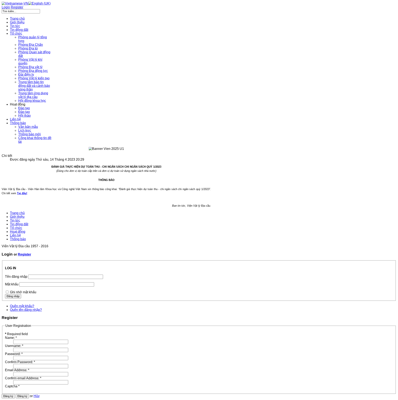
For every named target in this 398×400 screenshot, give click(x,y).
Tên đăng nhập (16, 276)
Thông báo (18, 239)
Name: (11, 337)
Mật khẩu (11, 284)
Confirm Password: (20, 362)
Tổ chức (16, 228)
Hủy (37, 396)
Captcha (12, 386)
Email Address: (17, 370)
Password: (14, 354)
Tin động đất (19, 224)
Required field (16, 334)
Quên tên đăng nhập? (26, 310)
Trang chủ (17, 213)
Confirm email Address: (23, 378)
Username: (14, 346)
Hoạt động (17, 231)
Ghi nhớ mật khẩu (23, 292)
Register (24, 254)
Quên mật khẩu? (22, 306)
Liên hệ (15, 235)
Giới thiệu (17, 216)
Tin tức (15, 220)
